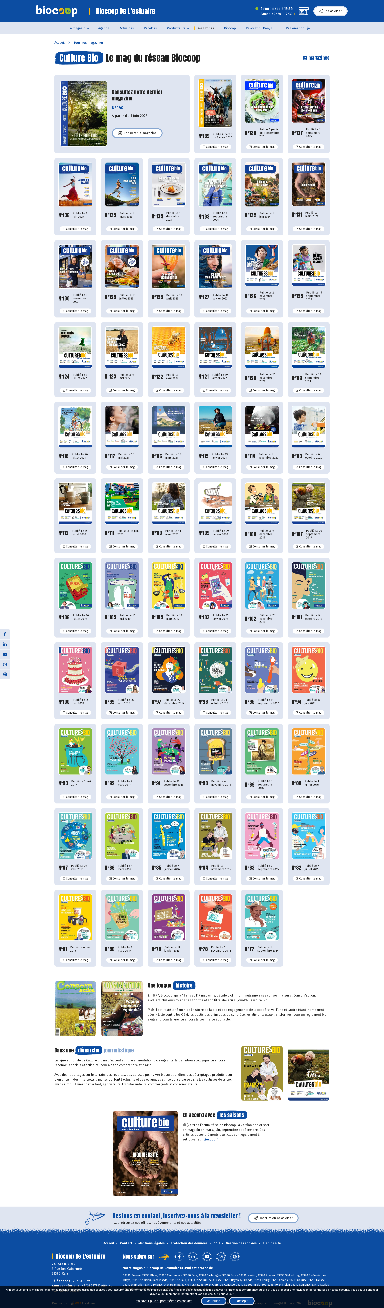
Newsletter (333, 11)
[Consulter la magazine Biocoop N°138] (262, 101)
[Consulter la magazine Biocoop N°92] (122, 751)
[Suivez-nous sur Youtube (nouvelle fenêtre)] (5, 654)
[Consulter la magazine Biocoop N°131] (309, 184)
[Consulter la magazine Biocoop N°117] (122, 427)
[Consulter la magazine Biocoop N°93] (75, 751)
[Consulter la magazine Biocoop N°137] (309, 101)
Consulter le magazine (140, 134)
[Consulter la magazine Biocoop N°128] (169, 266)
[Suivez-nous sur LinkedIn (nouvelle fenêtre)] (5, 644)
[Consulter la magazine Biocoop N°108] (262, 503)
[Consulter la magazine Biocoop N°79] (169, 917)
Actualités (126, 28)
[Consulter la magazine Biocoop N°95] (262, 669)
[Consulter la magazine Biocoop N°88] (309, 751)
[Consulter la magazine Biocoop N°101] (309, 585)
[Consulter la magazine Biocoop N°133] (215, 184)
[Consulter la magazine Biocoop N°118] (75, 427)
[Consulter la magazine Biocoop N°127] (215, 266)
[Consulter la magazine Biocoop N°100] (75, 669)
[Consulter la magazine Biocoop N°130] (75, 266)
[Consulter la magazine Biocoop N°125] (309, 265)
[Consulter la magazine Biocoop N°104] (169, 585)
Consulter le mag (218, 147)
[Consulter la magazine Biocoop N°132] (262, 184)
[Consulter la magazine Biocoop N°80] (122, 917)
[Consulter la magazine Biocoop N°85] (169, 835)
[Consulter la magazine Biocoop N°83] (262, 835)
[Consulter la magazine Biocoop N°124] (75, 347)
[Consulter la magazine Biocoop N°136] (75, 184)
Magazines (206, 28)
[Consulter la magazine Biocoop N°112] (75, 503)
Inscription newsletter (276, 1218)
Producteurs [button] (176, 28)
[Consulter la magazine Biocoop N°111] (122, 503)
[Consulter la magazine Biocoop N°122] (169, 347)
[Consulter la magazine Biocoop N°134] (169, 184)
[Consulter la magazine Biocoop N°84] (215, 835)
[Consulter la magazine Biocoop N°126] (262, 265)
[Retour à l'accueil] (56, 11)
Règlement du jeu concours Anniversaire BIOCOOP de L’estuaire (303, 28)
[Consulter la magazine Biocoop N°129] (122, 266)
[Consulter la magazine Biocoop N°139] (215, 103)
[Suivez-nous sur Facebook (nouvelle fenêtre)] (5, 634)
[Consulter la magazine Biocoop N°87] (75, 835)
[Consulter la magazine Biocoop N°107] (309, 503)
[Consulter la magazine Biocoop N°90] (215, 751)
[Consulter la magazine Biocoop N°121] (215, 347)
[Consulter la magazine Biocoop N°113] (309, 427)
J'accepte (241, 1301)
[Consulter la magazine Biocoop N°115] (215, 427)
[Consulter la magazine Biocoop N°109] (215, 503)
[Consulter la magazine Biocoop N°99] (122, 669)
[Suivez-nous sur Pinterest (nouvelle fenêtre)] (5, 674)
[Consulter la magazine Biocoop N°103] (215, 585)
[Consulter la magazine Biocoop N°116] (169, 427)
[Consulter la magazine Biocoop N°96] (215, 669)
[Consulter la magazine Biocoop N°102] (262, 585)
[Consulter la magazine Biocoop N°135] (122, 184)
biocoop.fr (211, 1139)
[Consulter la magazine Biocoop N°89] (262, 751)
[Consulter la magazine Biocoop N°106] (75, 585)
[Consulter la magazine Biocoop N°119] (309, 347)
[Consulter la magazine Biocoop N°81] (75, 917)
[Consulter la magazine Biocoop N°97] (169, 669)
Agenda (103, 28)
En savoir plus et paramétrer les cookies (164, 1301)
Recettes (150, 28)
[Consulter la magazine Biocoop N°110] (169, 503)
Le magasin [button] (76, 28)
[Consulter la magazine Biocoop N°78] (215, 917)
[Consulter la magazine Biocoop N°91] (169, 751)
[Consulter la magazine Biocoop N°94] (309, 669)
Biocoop (230, 28)
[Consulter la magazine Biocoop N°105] (122, 585)
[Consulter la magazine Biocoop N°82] (309, 835)
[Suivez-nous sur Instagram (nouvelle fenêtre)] (5, 664)
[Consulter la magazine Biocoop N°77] (262, 917)
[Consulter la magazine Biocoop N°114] (262, 427)
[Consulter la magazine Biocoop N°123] (122, 347)
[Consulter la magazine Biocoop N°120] (262, 347)
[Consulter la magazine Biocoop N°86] (122, 835)
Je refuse (213, 1301)
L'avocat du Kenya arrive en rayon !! (263, 28)
